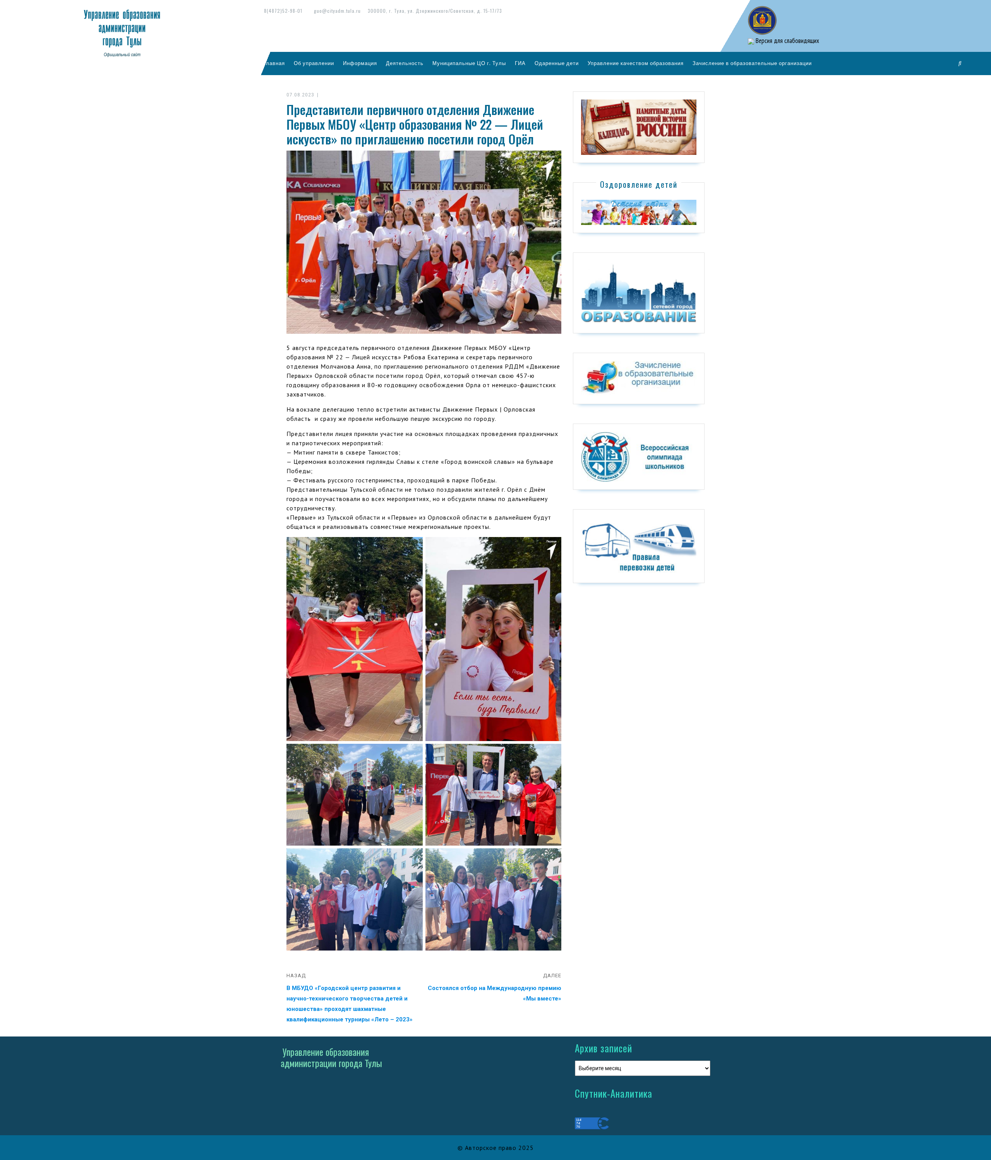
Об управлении (314, 63)
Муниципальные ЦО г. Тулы (469, 63)
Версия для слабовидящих (786, 40)
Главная (274, 63)
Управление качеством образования (636, 63)
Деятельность (404, 63)
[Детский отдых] (638, 212)
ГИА (520, 63)
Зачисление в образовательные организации (752, 63)
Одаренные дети (557, 63)
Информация (360, 63)
